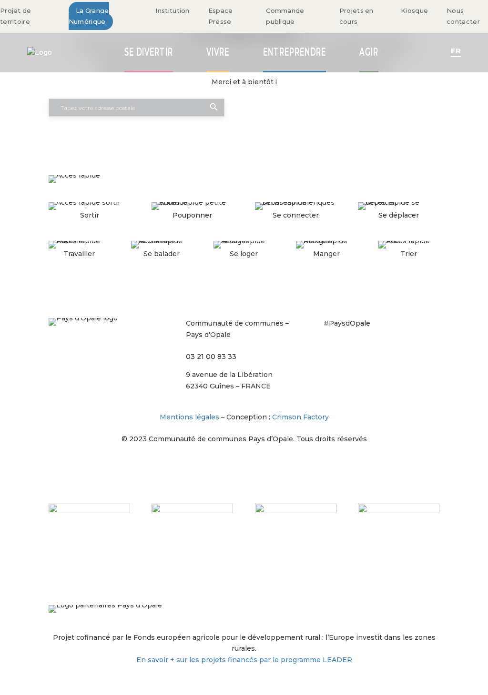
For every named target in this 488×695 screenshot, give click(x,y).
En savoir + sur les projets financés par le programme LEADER (244, 659)
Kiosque (414, 10)
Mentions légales (189, 417)
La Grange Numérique (89, 16)
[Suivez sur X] (369, 348)
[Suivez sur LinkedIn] (388, 348)
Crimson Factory (300, 417)
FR (456, 50)
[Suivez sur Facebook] (350, 348)
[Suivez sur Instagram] (331, 348)
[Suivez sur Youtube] (407, 348)
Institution (172, 10)
